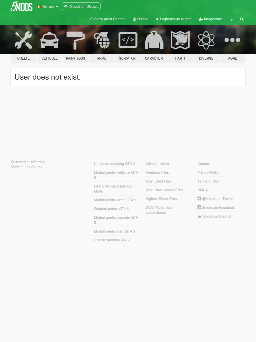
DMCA (203, 189)
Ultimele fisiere (157, 163)
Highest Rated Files (161, 198)
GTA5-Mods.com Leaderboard (159, 210)
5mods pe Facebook (218, 207)
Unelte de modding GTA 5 (114, 163)
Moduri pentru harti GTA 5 (114, 231)
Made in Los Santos (26, 166)
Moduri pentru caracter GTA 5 (116, 220)
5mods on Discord (216, 216)
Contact (204, 163)
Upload (142, 18)
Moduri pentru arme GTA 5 (115, 199)
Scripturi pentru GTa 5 (111, 208)
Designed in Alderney (27, 161)
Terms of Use (208, 181)
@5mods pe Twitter (217, 198)
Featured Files (157, 172)
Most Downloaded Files (164, 189)
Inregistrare (212, 18)
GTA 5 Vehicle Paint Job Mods (113, 189)
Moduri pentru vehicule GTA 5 (116, 175)
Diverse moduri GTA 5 (111, 239)
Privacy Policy (208, 172)
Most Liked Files (159, 181)
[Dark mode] (231, 19)
